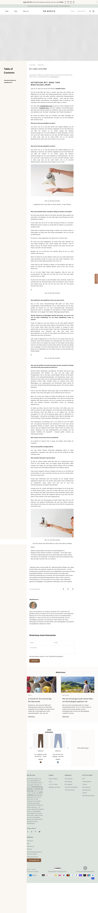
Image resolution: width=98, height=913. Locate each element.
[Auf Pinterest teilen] (72, 589)
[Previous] (30, 748)
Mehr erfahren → (55, 76)
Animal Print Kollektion (71, 787)
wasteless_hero (44, 108)
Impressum (30, 840)
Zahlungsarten (86, 790)
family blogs (65, 695)
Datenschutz (30, 846)
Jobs (50, 781)
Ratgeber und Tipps (54, 787)
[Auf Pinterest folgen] (35, 831)
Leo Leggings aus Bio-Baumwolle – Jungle (40, 755)
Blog (15, 11)
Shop (6, 11)
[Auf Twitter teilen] (68, 589)
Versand (84, 784)
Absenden (34, 660)
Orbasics (41, 751)
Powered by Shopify (33, 871)
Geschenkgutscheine (88, 795)
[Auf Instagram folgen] (31, 831)
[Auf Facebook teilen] (63, 589)
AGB (28, 843)
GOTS (29, 695)
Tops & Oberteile (69, 790)
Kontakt (84, 792)
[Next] (68, 748)
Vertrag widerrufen (34, 860)
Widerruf (29, 849)
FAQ (83, 778)
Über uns (26, 11)
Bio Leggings (68, 784)
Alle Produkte (69, 778)
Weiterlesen (31, 716)
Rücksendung (86, 787)
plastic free (41, 65)
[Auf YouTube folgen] (39, 831)
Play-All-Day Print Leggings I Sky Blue (58, 755)
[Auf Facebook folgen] (27, 831)
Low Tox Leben (53, 784)
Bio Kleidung (68, 781)
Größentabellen (86, 781)
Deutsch (81, 11)
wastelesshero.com (46, 106)
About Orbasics (53, 778)
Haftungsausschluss (32, 857)
